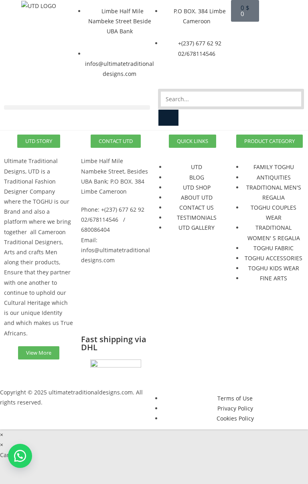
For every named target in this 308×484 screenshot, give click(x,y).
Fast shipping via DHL (113, 343)
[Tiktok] (113, 314)
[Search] (168, 117)
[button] (77, 107)
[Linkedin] (91, 314)
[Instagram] (113, 291)
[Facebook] (91, 291)
